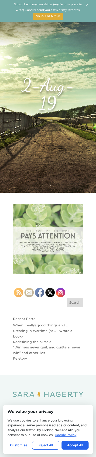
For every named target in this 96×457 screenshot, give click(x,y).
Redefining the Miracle (32, 342)
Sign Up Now (48, 16)
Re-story (20, 358)
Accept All (75, 445)
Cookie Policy (65, 435)
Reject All (45, 445)
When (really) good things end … (41, 325)
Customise (18, 445)
